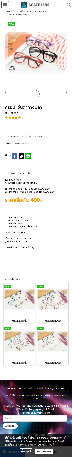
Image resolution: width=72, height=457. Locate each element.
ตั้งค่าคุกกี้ (26, 451)
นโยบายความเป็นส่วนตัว (24, 444)
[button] (67, 5)
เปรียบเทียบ (37, 136)
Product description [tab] (20, 173)
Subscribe (10, 426)
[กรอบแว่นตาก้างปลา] (36, 53)
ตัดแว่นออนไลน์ (22, 143)
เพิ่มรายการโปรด (15, 136)
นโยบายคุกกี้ (48, 444)
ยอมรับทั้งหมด (44, 451)
